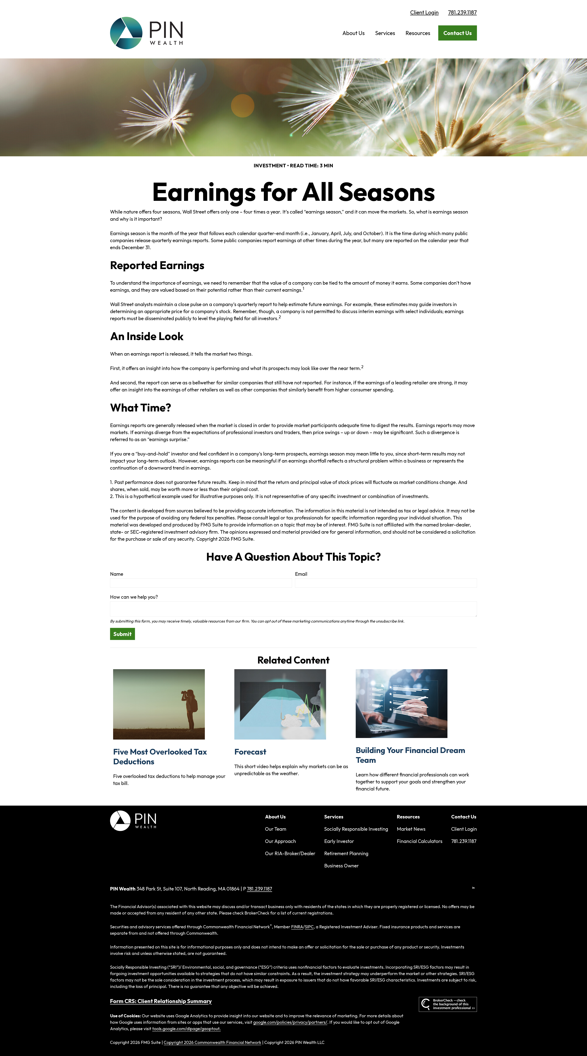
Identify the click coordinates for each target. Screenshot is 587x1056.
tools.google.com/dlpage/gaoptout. (186, 1028)
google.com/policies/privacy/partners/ (290, 1022)
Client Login (424, 12)
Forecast (250, 752)
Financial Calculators (419, 841)
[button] (353, 33)
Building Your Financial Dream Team (410, 755)
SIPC (309, 926)
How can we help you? (134, 597)
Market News (411, 829)
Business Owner (341, 866)
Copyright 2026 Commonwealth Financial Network (212, 1042)
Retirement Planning (346, 853)
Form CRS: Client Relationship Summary (161, 1001)
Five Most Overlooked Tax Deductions (160, 756)
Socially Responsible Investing (356, 829)
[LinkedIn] (473, 888)
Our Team (275, 829)
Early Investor (339, 841)
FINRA (297, 926)
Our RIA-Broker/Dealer (290, 853)
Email (301, 574)
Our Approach (280, 841)
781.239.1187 (462, 12)
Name (116, 574)
